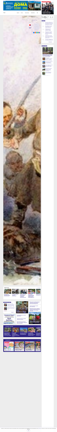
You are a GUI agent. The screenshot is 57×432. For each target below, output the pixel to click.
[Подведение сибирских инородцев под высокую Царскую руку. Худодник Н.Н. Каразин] (22, 150)
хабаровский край (36, 28)
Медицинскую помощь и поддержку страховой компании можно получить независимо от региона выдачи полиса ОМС (35, 309)
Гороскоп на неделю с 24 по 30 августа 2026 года (34, 306)
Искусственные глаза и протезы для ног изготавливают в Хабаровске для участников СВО (22, 322)
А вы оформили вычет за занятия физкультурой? (21, 315)
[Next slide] (39, 287)
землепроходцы (37, 25)
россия (38, 27)
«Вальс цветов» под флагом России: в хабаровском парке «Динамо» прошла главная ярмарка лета (35, 303)
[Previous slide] (38, 287)
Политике (40, 428)
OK (28, 430)
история (35, 27)
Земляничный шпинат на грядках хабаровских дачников (21, 319)
